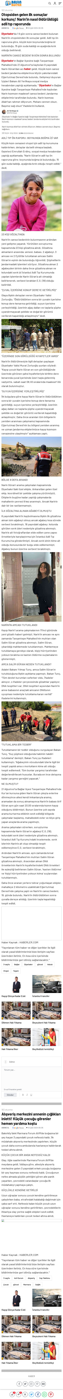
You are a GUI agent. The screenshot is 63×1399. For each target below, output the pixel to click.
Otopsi (6, 971)
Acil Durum (18, 1278)
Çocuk (6, 1284)
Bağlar (17, 964)
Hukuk (50, 964)
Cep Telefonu (44, 1278)
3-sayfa (6, 964)
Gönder (10, 1094)
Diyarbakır (28, 964)
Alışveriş (31, 1278)
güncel (40, 964)
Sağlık (37, 1284)
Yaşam (16, 971)
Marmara (27, 1284)
